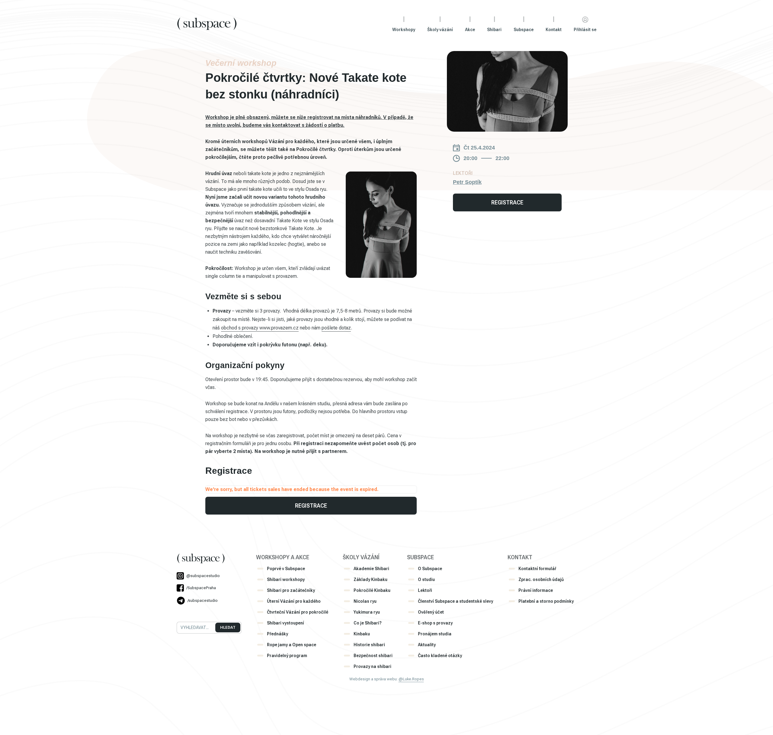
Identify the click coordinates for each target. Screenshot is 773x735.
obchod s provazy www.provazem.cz (260, 328)
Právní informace (535, 590)
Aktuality (427, 644)
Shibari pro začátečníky (291, 590)
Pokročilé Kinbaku (372, 590)
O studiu (426, 579)
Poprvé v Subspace (286, 568)
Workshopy (403, 29)
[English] (187, 612)
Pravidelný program (287, 655)
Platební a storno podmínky (546, 601)
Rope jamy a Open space (291, 644)
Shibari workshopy (286, 579)
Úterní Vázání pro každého (294, 601)
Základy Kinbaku (370, 579)
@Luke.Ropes (411, 679)
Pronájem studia (434, 633)
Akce (470, 29)
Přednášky (277, 633)
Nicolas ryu (365, 601)
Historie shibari (369, 644)
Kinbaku (362, 633)
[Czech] (179, 612)
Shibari (494, 29)
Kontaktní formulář (537, 568)
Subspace (524, 29)
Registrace (311, 505)
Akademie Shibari (371, 568)
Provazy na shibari (372, 666)
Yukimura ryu (367, 612)
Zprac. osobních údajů (541, 579)
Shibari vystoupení (285, 623)
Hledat (228, 627)
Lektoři (425, 590)
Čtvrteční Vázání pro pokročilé (297, 612)
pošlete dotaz (336, 328)
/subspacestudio (203, 600)
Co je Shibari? (368, 623)
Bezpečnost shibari (373, 655)
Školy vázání (440, 29)
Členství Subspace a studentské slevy (455, 601)
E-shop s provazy (435, 623)
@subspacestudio (203, 575)
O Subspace (430, 568)
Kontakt (554, 29)
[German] (195, 612)
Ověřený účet (431, 612)
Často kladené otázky (440, 655)
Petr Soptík (467, 182)
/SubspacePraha (201, 588)
